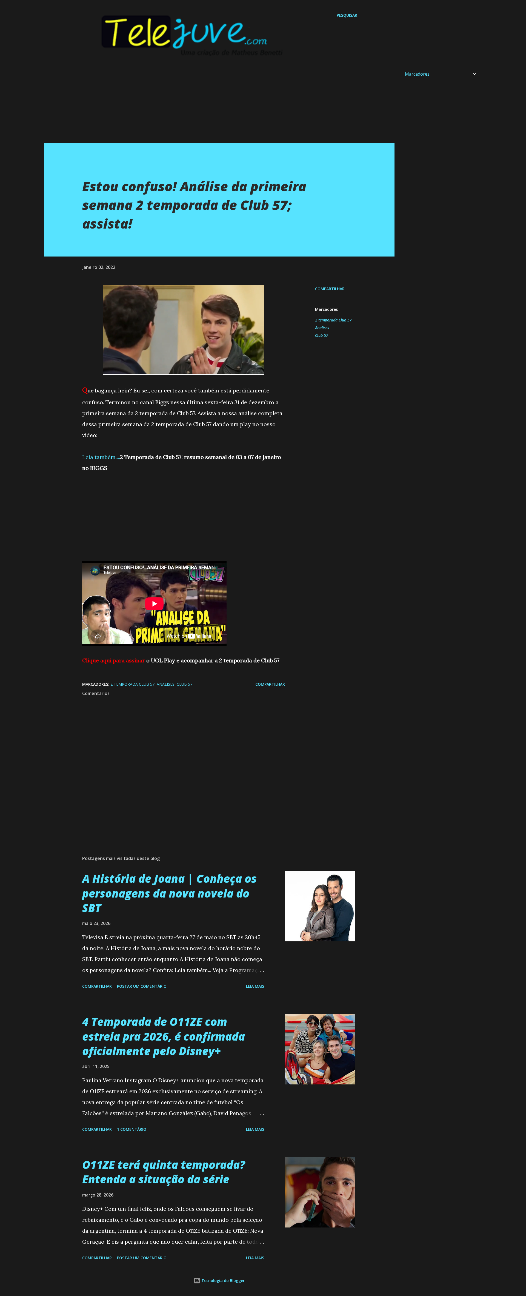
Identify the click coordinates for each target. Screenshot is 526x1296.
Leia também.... (101, 457)
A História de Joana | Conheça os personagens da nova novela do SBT (169, 893)
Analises (322, 327)
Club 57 (321, 335)
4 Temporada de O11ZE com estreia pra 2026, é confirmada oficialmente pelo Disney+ (163, 1036)
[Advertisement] (208, 104)
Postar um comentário (142, 986)
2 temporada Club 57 (333, 320)
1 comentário (131, 1129)
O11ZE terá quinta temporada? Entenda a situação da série (163, 1172)
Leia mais (255, 986)
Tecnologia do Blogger (222, 1280)
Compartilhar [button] (330, 288)
